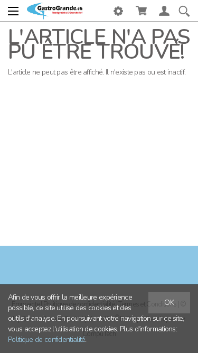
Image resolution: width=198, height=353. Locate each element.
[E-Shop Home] (54, 10)
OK (169, 303)
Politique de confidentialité (46, 340)
